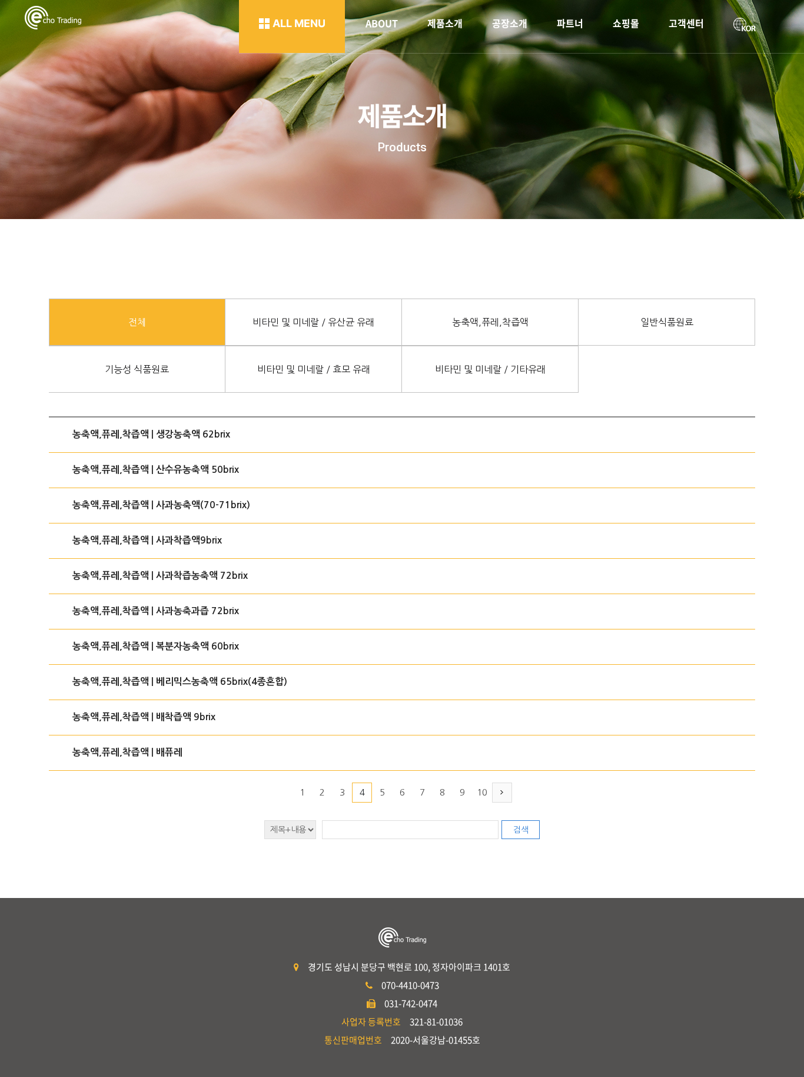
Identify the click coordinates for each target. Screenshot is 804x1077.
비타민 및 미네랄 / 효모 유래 (313, 369)
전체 (137, 322)
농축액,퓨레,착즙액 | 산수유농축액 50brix (155, 469)
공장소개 (509, 23)
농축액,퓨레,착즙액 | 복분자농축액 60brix (155, 646)
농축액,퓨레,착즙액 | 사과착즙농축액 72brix (160, 575)
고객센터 (686, 23)
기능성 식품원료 (137, 369)
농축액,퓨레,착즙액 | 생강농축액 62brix (151, 434)
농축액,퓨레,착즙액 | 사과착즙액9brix (147, 540)
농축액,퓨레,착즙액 (490, 322)
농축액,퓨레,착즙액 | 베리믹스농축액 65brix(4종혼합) (179, 681)
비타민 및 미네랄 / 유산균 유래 (313, 322)
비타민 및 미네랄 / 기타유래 (490, 369)
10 (482, 792)
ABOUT (382, 23)
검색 (521, 830)
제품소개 (445, 23)
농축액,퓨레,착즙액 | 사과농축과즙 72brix (155, 611)
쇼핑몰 (626, 23)
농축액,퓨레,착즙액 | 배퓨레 (127, 752)
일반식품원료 (666, 322)
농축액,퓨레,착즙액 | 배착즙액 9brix (143, 717)
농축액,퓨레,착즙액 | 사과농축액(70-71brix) (161, 505)
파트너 (570, 23)
